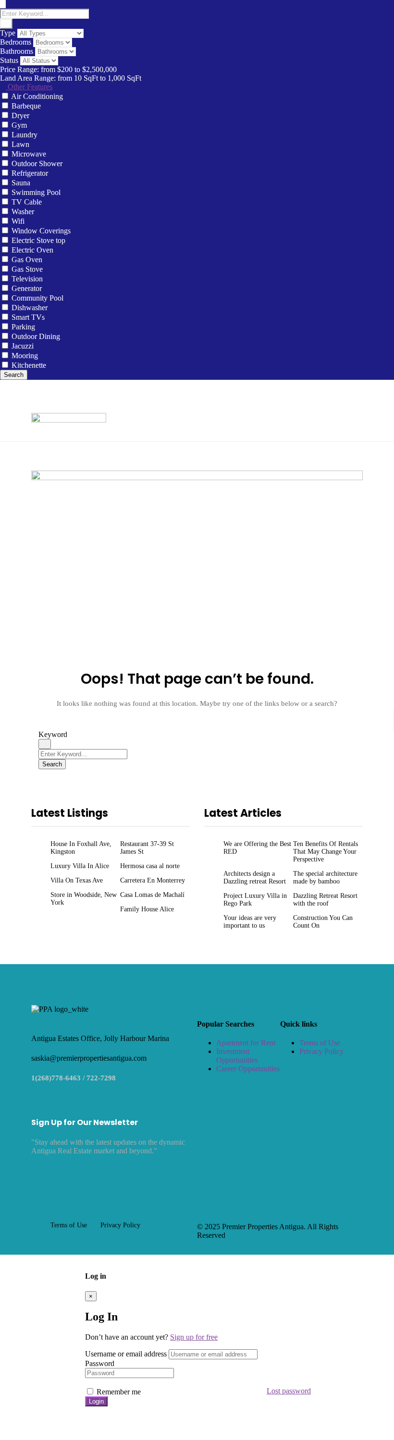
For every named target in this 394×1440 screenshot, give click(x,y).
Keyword (52, 734)
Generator (27, 288)
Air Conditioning (37, 96)
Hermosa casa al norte (150, 866)
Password (99, 1363)
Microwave (29, 154)
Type (7, 33)
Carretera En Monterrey (152, 880)
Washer (23, 211)
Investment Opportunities (237, 1055)
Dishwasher (30, 307)
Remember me (118, 1392)
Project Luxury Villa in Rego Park (255, 899)
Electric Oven (32, 250)
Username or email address (126, 1354)
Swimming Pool (36, 192)
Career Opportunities (248, 1069)
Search (14, 374)
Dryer (20, 115)
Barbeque (26, 106)
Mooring (25, 355)
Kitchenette (29, 365)
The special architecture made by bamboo (325, 877)
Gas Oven (27, 259)
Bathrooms (16, 51)
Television (27, 279)
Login (96, 1401)
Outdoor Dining (36, 336)
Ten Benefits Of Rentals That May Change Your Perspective (325, 851)
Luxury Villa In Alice (79, 866)
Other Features (29, 87)
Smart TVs (28, 317)
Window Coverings (41, 231)
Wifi (18, 221)
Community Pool (37, 298)
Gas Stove (27, 269)
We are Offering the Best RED (257, 847)
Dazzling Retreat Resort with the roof (325, 899)
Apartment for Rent (245, 1043)
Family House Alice (147, 909)
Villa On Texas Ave (76, 880)
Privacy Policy (321, 1051)
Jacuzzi (23, 346)
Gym (19, 125)
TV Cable (27, 202)
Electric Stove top (38, 240)
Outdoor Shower (37, 163)
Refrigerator (30, 173)
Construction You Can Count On (323, 921)
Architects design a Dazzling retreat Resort (254, 877)
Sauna (21, 183)
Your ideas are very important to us (249, 921)
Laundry (24, 135)
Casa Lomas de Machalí (152, 894)
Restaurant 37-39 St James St (147, 847)
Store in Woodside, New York (83, 898)
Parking (23, 327)
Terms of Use (319, 1043)
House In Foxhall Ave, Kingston (80, 847)
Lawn (20, 144)
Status (9, 60)
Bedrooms (15, 42)
